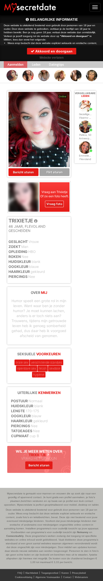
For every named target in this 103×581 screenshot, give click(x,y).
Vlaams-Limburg (89, 117)
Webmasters (81, 577)
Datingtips (56, 64)
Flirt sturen (54, 172)
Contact (67, 577)
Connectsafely (15, 536)
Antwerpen (85, 138)
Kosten (65, 573)
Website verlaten (52, 57)
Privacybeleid (79, 573)
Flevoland (85, 159)
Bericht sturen (23, 172)
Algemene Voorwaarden (48, 577)
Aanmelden (16, 64)
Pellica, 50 (85, 134)
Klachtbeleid (32, 573)
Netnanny (82, 532)
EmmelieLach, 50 (89, 155)
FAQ (20, 573)
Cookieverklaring (23, 577)
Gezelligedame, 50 (90, 114)
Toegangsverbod (49, 573)
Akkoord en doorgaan (53, 51)
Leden (36, 64)
